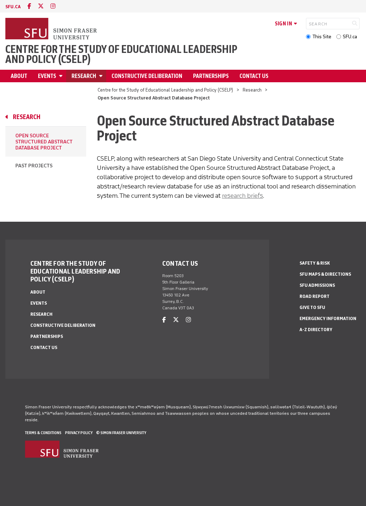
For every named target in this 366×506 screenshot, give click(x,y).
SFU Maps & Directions (325, 274)
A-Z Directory (316, 329)
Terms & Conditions (43, 432)
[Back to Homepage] (51, 29)
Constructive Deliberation (147, 76)
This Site (321, 37)
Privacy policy (79, 432)
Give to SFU (312, 307)
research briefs (242, 196)
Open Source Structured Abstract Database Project (44, 142)
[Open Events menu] (62, 76)
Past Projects (34, 166)
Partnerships (211, 76)
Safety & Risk (315, 263)
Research (83, 76)
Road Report (315, 296)
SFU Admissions (317, 285)
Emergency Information (328, 318)
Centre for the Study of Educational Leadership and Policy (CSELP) (121, 54)
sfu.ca (13, 7)
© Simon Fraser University (121, 432)
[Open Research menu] (102, 76)
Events (47, 76)
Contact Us (253, 76)
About (19, 76)
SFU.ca (350, 37)
